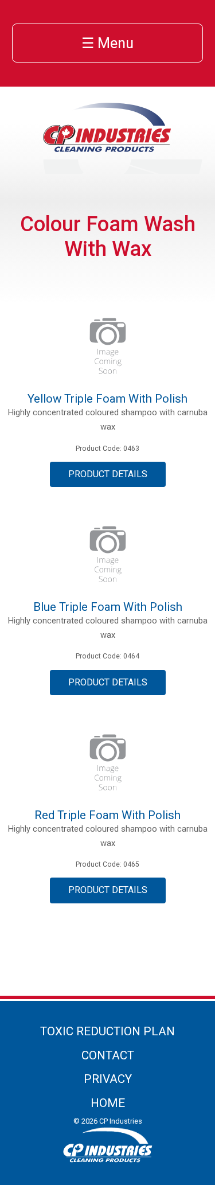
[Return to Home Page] (107, 148)
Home (108, 1103)
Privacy (108, 1079)
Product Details (107, 474)
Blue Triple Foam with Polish (107, 607)
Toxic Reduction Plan (107, 1031)
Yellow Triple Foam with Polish (107, 399)
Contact (107, 1055)
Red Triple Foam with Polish (107, 815)
